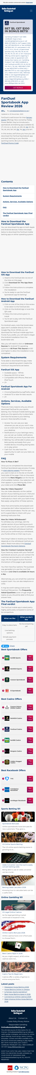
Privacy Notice (23, 1021)
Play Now (30, 707)
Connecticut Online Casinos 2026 (17, 997)
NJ (27, 127)
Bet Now (30, 658)
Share (12, 646)
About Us (12, 1018)
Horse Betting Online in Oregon (17, 989)
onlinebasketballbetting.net (19, 111)
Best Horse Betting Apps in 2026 (17, 994)
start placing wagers (11, 470)
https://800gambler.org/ (16, 1047)
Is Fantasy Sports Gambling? (15, 992)
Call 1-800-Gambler (23, 1071)
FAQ (4, 207)
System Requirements (12, 196)
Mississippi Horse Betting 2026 (16, 987)
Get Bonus (18, 88)
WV (24, 130)
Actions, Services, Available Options (18, 202)
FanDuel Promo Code (9, 143)
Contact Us (22, 1018)
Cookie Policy (12, 1021)
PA (18, 130)
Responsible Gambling (18, 1025)
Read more (29, 2)
